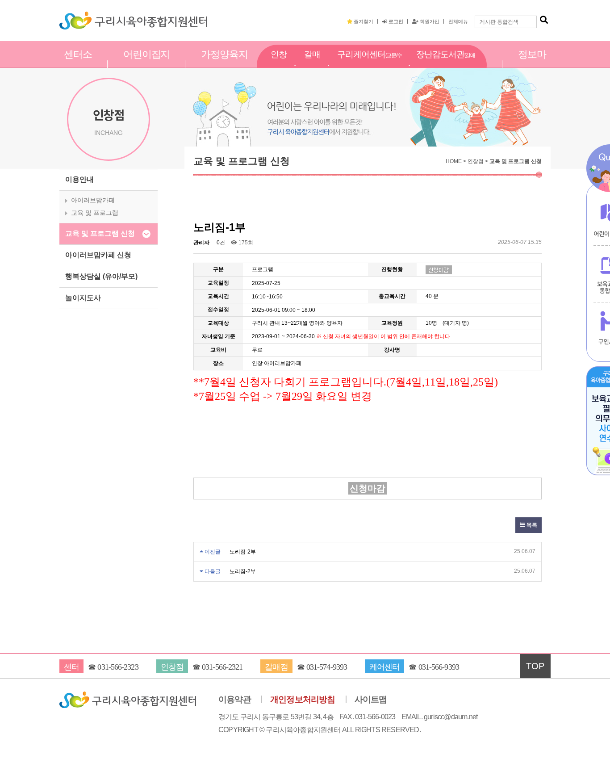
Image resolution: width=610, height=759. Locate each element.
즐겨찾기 (362, 21)
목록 (531, 525)
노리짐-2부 (243, 552)
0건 (220, 242)
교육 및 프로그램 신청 (100, 233)
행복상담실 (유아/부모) (101, 276)
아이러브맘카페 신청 (98, 255)
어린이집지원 (146, 64)
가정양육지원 (224, 64)
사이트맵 (371, 699)
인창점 (279, 64)
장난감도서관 (445, 64)
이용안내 (79, 179)
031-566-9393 (438, 667)
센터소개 (78, 64)
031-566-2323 (117, 667)
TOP (535, 666)
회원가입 (428, 21)
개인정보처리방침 (302, 699)
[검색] (544, 20)
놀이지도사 (83, 298)
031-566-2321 (222, 667)
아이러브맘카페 (93, 200)
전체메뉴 (458, 21)
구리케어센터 (369, 64)
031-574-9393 (326, 667)
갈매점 (312, 64)
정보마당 (532, 64)
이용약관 (234, 699)
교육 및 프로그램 (94, 212)
